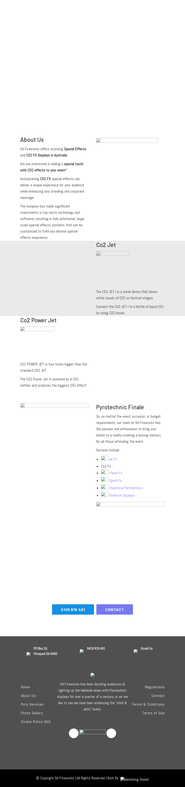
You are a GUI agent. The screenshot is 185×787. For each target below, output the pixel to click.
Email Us (147, 648)
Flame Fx (115, 472)
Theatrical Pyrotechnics (125, 487)
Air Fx (112, 459)
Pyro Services (32, 704)
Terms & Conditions (148, 704)
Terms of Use (153, 712)
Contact (158, 695)
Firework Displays (121, 495)
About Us (28, 695)
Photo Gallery (32, 712)
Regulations (155, 686)
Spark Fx (115, 480)
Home (25, 686)
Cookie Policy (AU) (36, 721)
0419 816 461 (73, 609)
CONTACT (114, 609)
